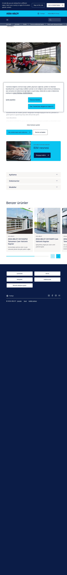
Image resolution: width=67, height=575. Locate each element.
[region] (33, 97)
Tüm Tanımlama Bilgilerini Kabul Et (41, 106)
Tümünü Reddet (35, 100)
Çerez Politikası (18, 93)
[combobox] (54, 20)
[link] (56, 5)
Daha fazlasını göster (33, 125)
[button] (38, 5)
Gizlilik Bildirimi (27, 93)
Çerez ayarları (10, 100)
